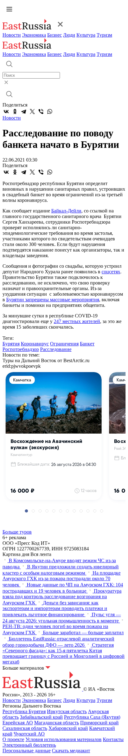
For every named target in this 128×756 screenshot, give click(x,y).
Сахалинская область (24, 728)
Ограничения (64, 343)
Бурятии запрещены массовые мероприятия (52, 299)
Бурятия (11, 343)
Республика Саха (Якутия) (92, 717)
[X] (32, 111)
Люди (69, 35)
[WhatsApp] (49, 111)
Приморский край (99, 722)
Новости (11, 35)
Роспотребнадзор (20, 349)
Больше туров (17, 532)
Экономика (34, 35)
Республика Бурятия (24, 711)
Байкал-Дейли (66, 210)
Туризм (104, 35)
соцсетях (111, 271)
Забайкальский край (41, 717)
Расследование (55, 349)
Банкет (87, 343)
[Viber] (41, 111)
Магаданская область (56, 722)
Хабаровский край (68, 728)
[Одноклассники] (15, 111)
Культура (85, 35)
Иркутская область (67, 711)
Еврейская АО (17, 722)
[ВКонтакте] (6, 111)
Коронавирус (35, 343)
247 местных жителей (77, 321)
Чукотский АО (29, 733)
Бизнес (54, 35)
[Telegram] (23, 111)
